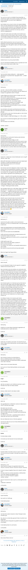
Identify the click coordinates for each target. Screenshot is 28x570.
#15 (26, 462)
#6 (26, 217)
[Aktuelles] (26, 1)
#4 (26, 133)
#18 (26, 535)
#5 (26, 154)
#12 (26, 399)
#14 (26, 449)
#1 (26, 15)
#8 (26, 322)
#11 (26, 376)
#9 (26, 339)
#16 (26, 493)
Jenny (3, 7)
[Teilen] (25, 15)
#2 (26, 72)
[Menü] (1, 1)
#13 (26, 431)
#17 (26, 509)
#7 (26, 260)
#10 (26, 352)
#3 (26, 85)
